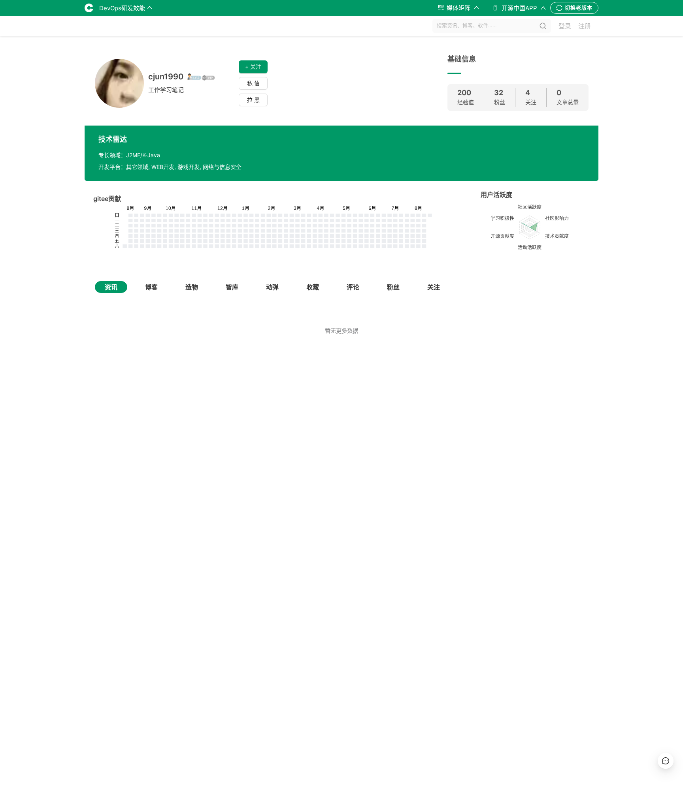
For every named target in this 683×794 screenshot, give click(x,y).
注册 (584, 26)
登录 (564, 26)
